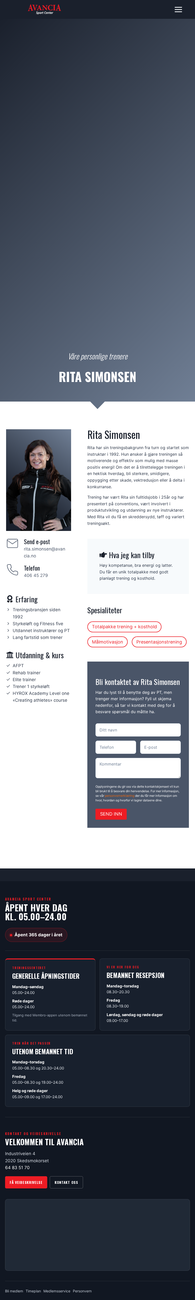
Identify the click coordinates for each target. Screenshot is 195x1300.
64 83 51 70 (17, 1167)
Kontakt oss (66, 1182)
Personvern (82, 1291)
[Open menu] (178, 9)
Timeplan (33, 1291)
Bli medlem (14, 1291)
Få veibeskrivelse (26, 1182)
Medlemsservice (56, 1291)
